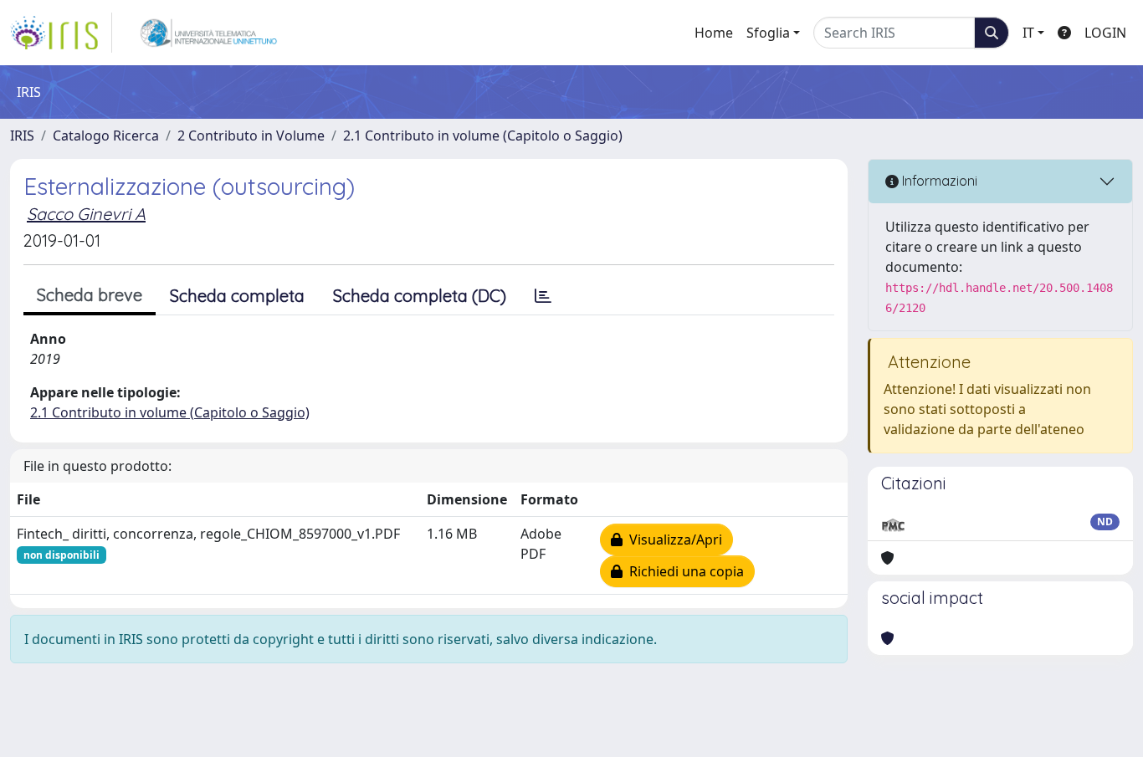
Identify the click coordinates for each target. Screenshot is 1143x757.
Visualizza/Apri (672, 539)
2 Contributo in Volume (251, 135)
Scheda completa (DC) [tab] (419, 295)
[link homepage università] (209, 33)
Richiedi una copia (683, 571)
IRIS (22, 135)
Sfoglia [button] (768, 32)
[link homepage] (61, 33)
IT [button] (1028, 32)
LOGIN (1105, 32)
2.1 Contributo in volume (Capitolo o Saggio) (483, 135)
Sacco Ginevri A (86, 213)
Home (714, 32)
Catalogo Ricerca (106, 135)
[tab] (543, 296)
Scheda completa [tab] (237, 295)
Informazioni (938, 180)
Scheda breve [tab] (89, 294)
